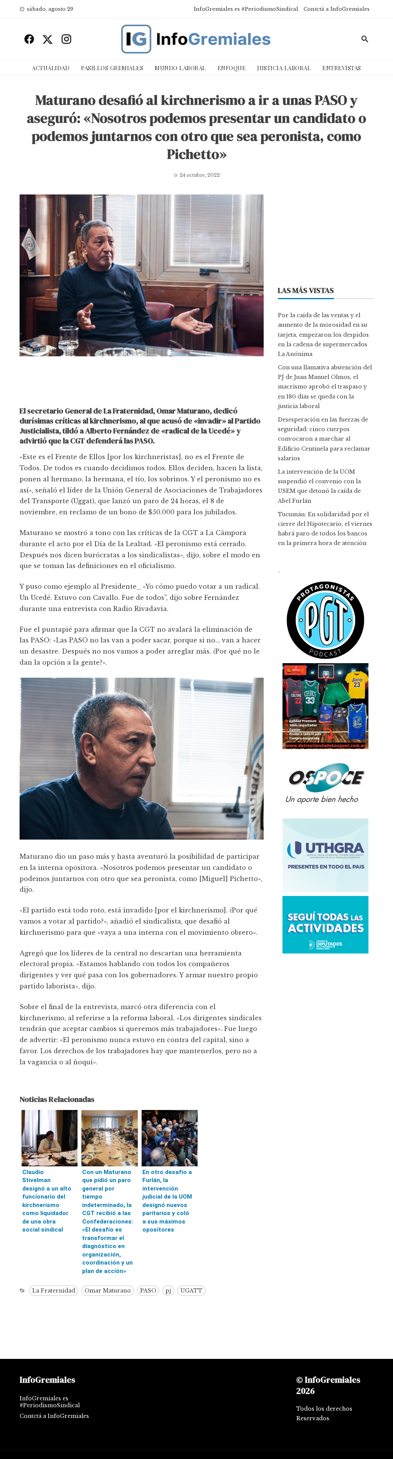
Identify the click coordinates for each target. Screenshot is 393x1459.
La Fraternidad (53, 1290)
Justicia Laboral (284, 68)
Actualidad (50, 68)
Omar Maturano (107, 1290)
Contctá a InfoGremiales (337, 9)
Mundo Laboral (180, 68)
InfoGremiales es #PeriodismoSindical (246, 9)
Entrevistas (341, 68)
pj (168, 1290)
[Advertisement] (142, 383)
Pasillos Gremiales (112, 68)
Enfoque (232, 68)
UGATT (191, 1290)
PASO (148, 1290)
